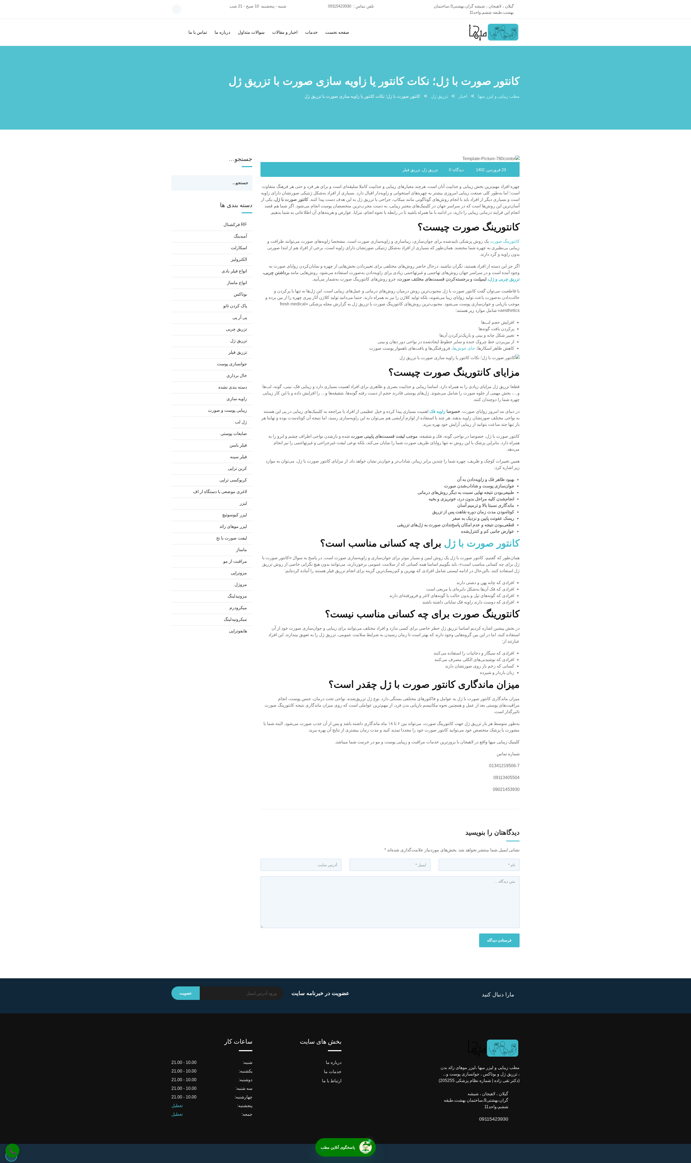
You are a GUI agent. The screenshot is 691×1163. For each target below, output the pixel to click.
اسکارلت (239, 247)
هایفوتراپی (238, 631)
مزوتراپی (239, 573)
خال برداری (236, 375)
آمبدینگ (240, 236)
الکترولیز (239, 259)
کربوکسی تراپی (233, 480)
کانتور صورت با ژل (482, 543)
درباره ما (222, 32)
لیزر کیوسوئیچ (234, 515)
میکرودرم (238, 607)
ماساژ (241, 549)
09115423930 (339, 6)
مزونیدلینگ (237, 596)
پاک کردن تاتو (235, 306)
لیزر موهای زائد (233, 526)
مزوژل (241, 584)
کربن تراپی (237, 468)
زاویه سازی (236, 398)
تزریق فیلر (411, 169)
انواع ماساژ (237, 282)
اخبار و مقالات (284, 32)
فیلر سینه (238, 456)
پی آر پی (239, 317)
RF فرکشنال (235, 224)
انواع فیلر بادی (234, 271)
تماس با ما (197, 32)
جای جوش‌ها (464, 348)
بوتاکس (240, 294)
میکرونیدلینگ (235, 619)
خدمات (311, 32)
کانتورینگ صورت (505, 241)
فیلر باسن (238, 445)
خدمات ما (332, 1071)
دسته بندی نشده (232, 387)
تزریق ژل (430, 169)
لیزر (243, 503)
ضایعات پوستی (234, 433)
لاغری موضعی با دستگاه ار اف (220, 491)
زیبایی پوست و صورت (227, 410)
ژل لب (241, 422)
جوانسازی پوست (232, 364)
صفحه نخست (337, 32)
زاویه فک (437, 411)
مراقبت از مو (235, 561)
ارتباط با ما (331, 1080)
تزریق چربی (236, 329)
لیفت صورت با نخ (231, 538)
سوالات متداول (251, 32)
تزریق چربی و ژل (504, 279)
